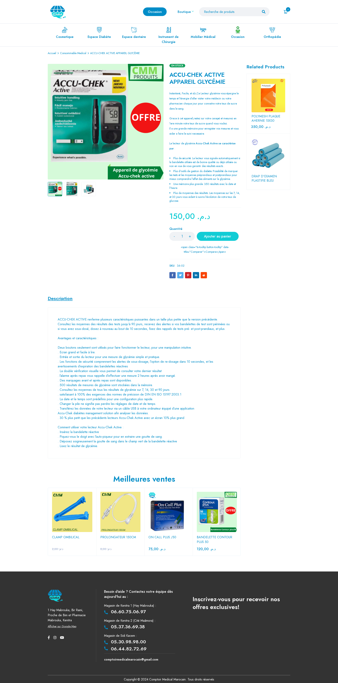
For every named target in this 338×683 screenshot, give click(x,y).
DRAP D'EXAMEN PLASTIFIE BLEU (264, 178)
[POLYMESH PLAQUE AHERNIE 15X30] (268, 95)
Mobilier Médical (203, 37)
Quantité (175, 229)
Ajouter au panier (217, 236)
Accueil (52, 53)
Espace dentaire (134, 37)
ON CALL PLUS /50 (162, 537)
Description (60, 298)
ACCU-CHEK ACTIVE (72, 319)
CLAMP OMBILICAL (65, 537)
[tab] (60, 298)
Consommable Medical (73, 53)
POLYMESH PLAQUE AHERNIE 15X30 (266, 118)
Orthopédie (272, 37)
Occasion (238, 37)
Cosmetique (65, 37)
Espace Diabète (99, 37)
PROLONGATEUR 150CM (118, 537)
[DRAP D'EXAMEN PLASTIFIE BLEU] (268, 155)
